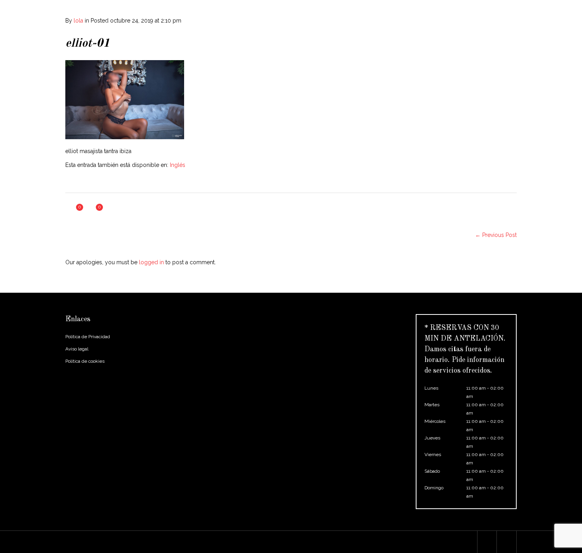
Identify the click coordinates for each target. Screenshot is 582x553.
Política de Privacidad (87, 336)
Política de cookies (85, 361)
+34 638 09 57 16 (201, 6)
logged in (151, 262)
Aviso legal (76, 349)
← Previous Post (496, 235)
